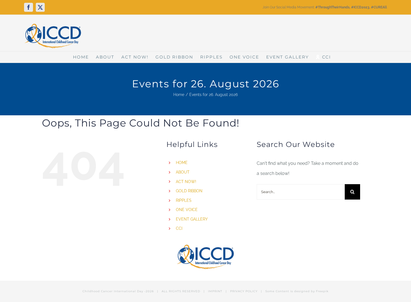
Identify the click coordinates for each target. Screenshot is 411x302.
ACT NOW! (186, 181)
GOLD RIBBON (189, 191)
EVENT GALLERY (192, 219)
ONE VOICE (187, 209)
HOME (182, 162)
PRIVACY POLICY (244, 291)
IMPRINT (215, 291)
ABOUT (183, 172)
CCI (179, 228)
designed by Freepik (311, 291)
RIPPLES (184, 200)
